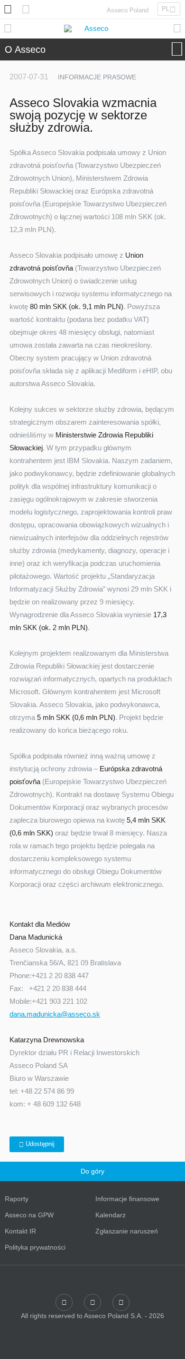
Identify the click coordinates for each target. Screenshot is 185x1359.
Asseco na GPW (29, 1215)
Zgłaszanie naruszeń (126, 1231)
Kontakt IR (20, 1231)
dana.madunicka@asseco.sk (54, 1014)
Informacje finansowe (127, 1198)
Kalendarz (110, 1215)
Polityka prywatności (35, 1247)
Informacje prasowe (97, 77)
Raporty (16, 1198)
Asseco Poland (127, 10)
